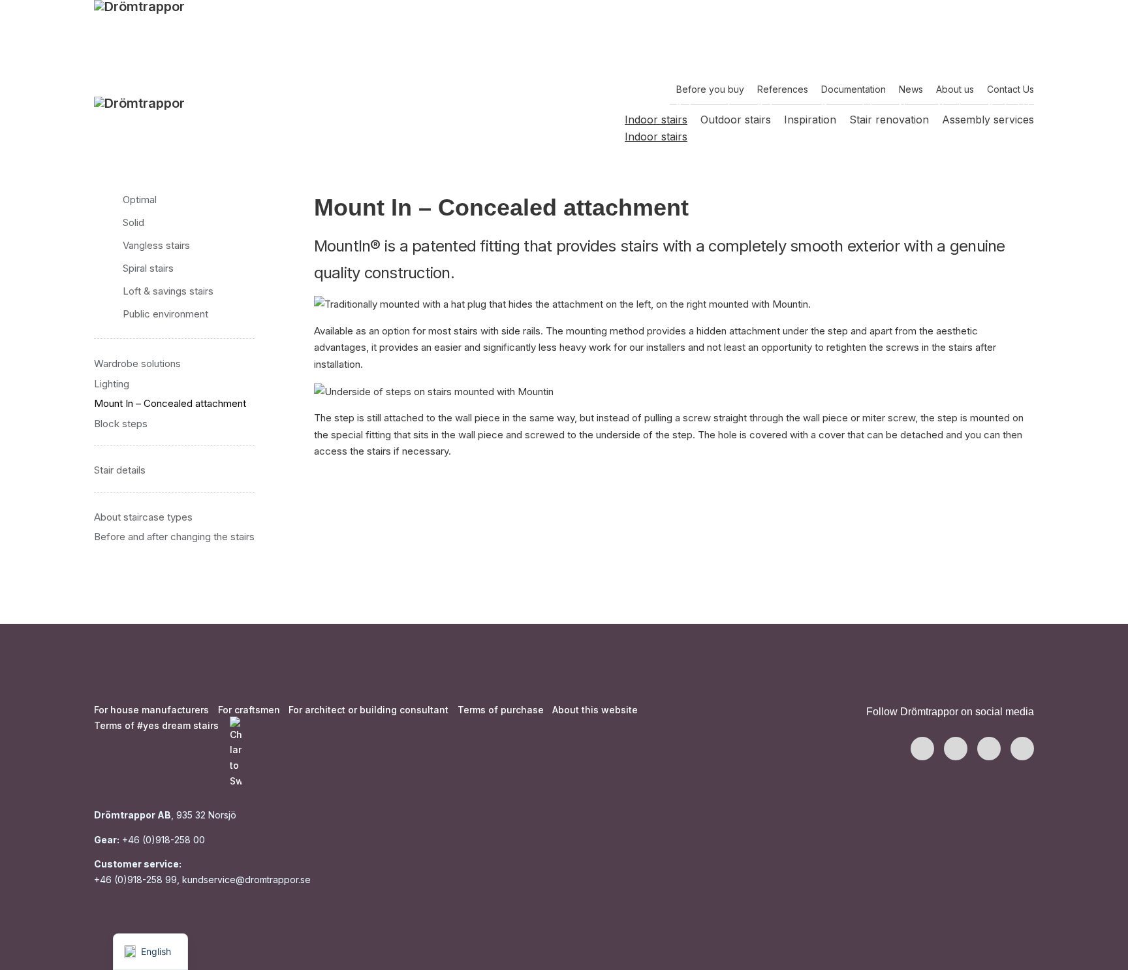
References (782, 106)
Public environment (165, 314)
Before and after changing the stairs (174, 536)
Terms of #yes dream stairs (156, 725)
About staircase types (143, 517)
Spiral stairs (148, 268)
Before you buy (710, 106)
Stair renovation (889, 136)
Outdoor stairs (735, 136)
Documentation (853, 106)
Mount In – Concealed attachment (170, 403)
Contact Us (1010, 106)
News (911, 106)
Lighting (111, 384)
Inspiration (810, 136)
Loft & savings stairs (168, 291)
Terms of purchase (501, 709)
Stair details (120, 470)
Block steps (121, 423)
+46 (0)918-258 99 (135, 879)
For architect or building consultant (368, 709)
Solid (133, 222)
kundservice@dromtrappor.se (247, 879)
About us (955, 106)
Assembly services (988, 136)
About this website (595, 709)
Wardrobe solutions (137, 363)
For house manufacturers (151, 709)
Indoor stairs (656, 136)
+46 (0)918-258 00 (162, 839)
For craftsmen (249, 709)
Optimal (140, 199)
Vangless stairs (156, 245)
